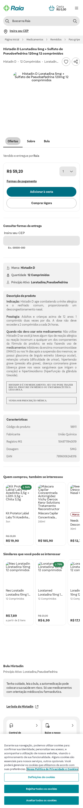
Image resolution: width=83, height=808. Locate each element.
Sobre (31, 141)
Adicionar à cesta (41, 191)
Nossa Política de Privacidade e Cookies (52, 769)
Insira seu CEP (14, 233)
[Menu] (76, 8)
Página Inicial (12, 39)
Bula (47, 141)
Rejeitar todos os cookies (41, 788)
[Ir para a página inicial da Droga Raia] (13, 8)
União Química (67, 434)
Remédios (55, 39)
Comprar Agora (41, 203)
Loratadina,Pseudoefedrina (49, 282)
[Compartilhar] (76, 62)
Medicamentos (34, 39)
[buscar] (75, 21)
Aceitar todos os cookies (41, 800)
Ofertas (13, 141)
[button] (41, 100)
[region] (41, 771)
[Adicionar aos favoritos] (66, 62)
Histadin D (28, 267)
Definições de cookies (41, 777)
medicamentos (16, 347)
